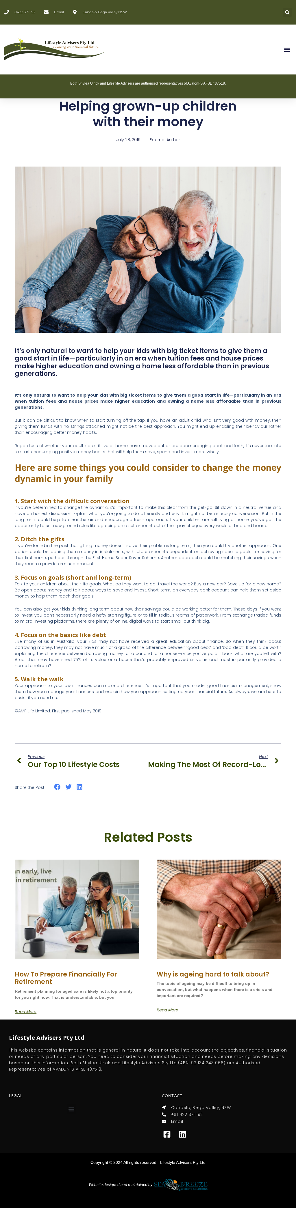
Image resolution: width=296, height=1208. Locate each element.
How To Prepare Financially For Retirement (66, 978)
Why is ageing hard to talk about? (213, 974)
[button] (287, 12)
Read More (25, 1012)
